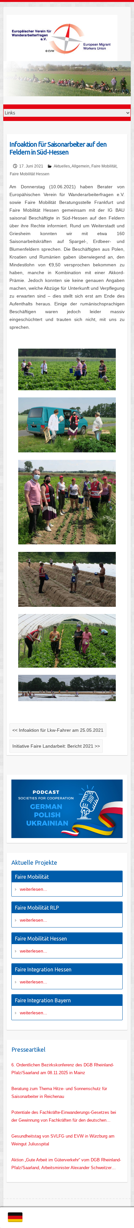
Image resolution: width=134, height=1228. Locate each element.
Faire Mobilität (103, 166)
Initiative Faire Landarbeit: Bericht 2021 (56, 746)
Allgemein (80, 166)
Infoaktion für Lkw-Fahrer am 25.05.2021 (57, 730)
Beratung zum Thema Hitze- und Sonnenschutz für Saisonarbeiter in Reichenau (59, 1092)
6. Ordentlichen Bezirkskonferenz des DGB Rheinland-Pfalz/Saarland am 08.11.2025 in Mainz (62, 1068)
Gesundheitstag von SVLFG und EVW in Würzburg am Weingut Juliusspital (62, 1140)
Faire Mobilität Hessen (29, 174)
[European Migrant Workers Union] (67, 38)
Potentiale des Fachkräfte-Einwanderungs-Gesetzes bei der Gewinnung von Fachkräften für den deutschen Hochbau (63, 1117)
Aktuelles (62, 166)
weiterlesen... (33, 889)
